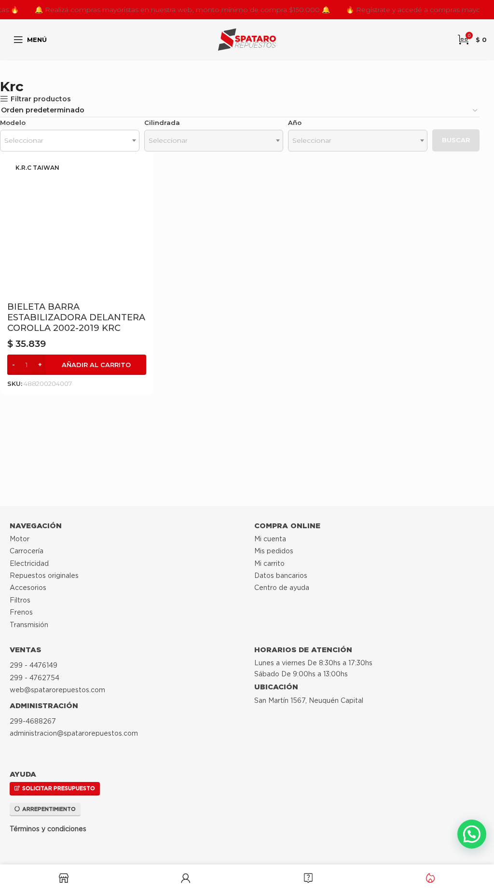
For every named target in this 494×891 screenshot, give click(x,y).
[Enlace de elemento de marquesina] (155, 9)
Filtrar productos (41, 99)
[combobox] (69, 140)
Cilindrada (162, 122)
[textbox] (69, 140)
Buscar (456, 140)
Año (295, 122)
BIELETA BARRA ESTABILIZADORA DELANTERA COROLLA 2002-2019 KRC (76, 317)
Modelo (13, 122)
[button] (76, 365)
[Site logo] (247, 39)
